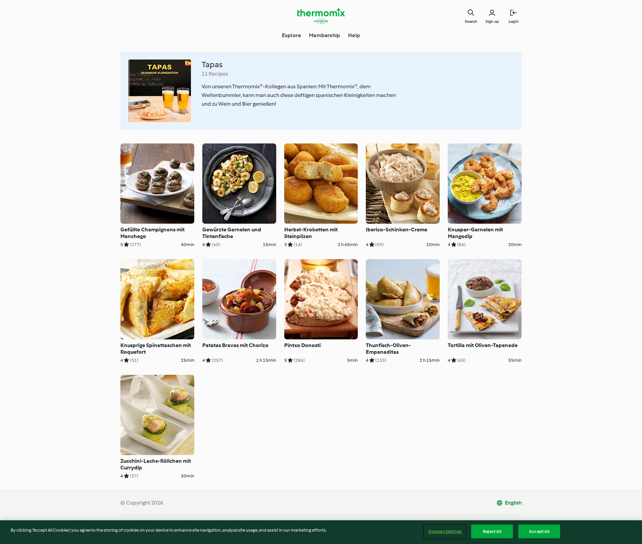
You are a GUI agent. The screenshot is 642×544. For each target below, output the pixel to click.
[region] (321, 532)
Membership (324, 35)
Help (354, 35)
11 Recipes (215, 74)
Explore (291, 35)
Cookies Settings (445, 531)
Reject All (492, 531)
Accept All (539, 531)
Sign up (492, 21)
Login (514, 21)
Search (471, 21)
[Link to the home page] (321, 16)
